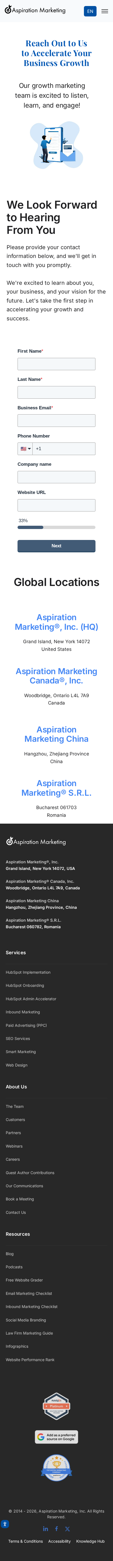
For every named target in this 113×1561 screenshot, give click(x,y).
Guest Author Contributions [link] (30, 1172)
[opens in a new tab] (56, 1438)
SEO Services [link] (18, 1038)
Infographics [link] (17, 1346)
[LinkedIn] (45, 1529)
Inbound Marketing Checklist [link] (32, 1306)
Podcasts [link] (14, 1266)
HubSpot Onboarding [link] (25, 985)
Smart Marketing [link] (21, 1051)
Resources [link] (18, 1234)
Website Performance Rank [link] (30, 1359)
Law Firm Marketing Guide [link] (29, 1333)
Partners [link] (13, 1132)
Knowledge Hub (90, 1541)
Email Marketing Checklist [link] (29, 1293)
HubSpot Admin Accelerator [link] (31, 998)
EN (90, 11)
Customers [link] (15, 1119)
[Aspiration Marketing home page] (36, 844)
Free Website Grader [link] (24, 1280)
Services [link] (16, 952)
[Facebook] (56, 1529)
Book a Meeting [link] (20, 1199)
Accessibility (59, 1541)
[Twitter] (67, 1529)
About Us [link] (16, 1086)
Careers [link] (13, 1159)
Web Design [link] (16, 1065)
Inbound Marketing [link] (23, 1012)
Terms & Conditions (25, 1541)
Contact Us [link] (16, 1212)
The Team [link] (15, 1106)
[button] (25, 448)
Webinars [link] (14, 1146)
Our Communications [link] (24, 1185)
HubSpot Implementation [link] (28, 972)
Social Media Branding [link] (26, 1320)
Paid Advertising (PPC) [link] (26, 1025)
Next (56, 545)
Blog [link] (10, 1253)
